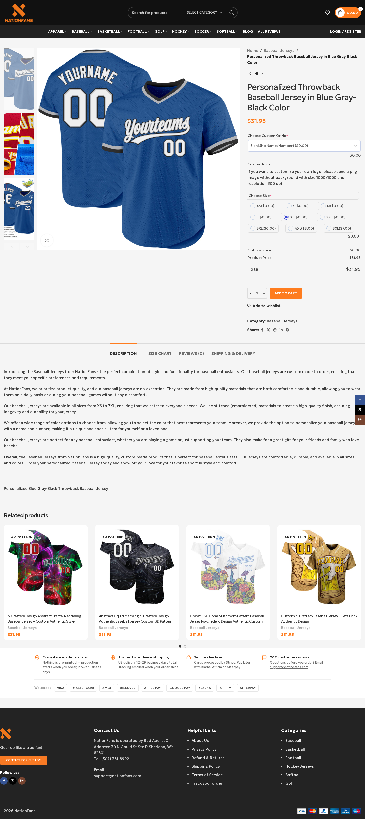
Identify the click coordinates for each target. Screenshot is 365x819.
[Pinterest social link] (275, 330)
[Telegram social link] (287, 330)
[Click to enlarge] (47, 240)
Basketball (295, 749)
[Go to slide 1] (180, 646)
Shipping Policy (206, 766)
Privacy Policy (204, 749)
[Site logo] (19, 12)
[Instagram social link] (22, 781)
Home (252, 50)
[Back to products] (256, 74)
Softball (292, 774)
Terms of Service (207, 774)
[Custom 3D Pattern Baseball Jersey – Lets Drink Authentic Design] (319, 570)
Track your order (207, 783)
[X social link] (268, 330)
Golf (289, 783)
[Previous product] (250, 74)
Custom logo (259, 164)
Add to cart (286, 293)
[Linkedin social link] (281, 330)
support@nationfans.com (289, 667)
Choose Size (260, 195)
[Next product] (262, 74)
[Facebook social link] (262, 330)
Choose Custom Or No (268, 135)
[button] (11, 246)
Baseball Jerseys (279, 50)
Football (293, 757)
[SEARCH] (232, 12)
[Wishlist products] (327, 13)
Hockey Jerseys (299, 766)
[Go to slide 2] (185, 646)
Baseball (293, 740)
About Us (200, 740)
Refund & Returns (208, 757)
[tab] (123, 351)
